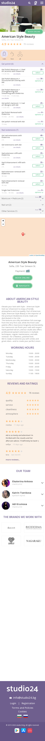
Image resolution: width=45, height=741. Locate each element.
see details (17, 74)
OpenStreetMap (40, 255)
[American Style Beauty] (19, 716)
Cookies (22, 711)
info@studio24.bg (24, 697)
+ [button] (3, 220)
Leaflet (31, 255)
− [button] (3, 224)
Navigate (24, 285)
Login (13, 703)
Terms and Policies (22, 707)
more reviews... (13, 459)
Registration (28, 703)
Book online (34, 31)
